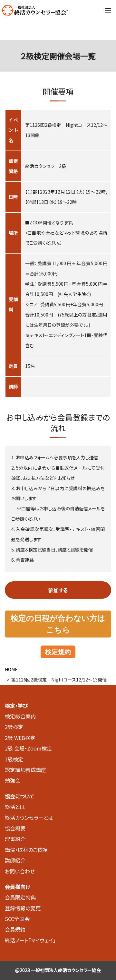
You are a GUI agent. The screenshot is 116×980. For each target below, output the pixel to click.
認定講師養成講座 (25, 770)
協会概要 (15, 828)
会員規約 (15, 929)
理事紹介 (15, 839)
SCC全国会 (17, 919)
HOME (11, 669)
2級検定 (14, 727)
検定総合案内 (20, 716)
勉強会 (12, 780)
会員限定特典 (20, 897)
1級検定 (14, 759)
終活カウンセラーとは (29, 817)
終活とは (15, 807)
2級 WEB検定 (20, 738)
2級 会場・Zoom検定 (28, 748)
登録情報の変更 (23, 908)
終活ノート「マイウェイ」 (30, 940)
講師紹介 (15, 860)
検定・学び (16, 705)
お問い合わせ (20, 871)
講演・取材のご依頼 (26, 850)
